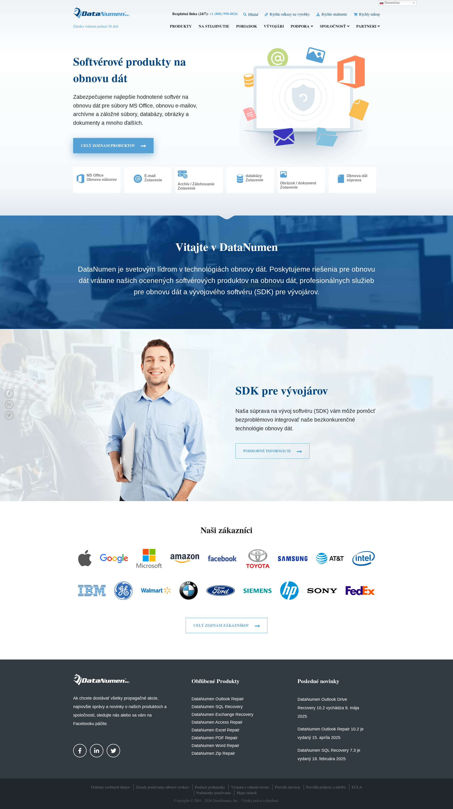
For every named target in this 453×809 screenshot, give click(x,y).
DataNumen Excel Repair (215, 730)
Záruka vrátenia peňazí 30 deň (95, 26)
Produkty (181, 26)
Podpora (300, 26)
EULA (357, 786)
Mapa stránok (247, 792)
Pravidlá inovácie (287, 786)
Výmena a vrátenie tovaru (250, 786)
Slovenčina (391, 2)
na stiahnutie (214, 26)
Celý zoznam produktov (108, 145)
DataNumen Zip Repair (213, 753)
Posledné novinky (318, 681)
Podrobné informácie (267, 450)
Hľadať (252, 14)
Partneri (366, 26)
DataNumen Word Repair (215, 745)
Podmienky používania (214, 792)
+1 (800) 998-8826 (223, 13)
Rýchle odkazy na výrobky (289, 14)
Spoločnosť (333, 26)
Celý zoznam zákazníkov (221, 625)
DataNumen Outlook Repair (218, 699)
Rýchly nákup (369, 14)
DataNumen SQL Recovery (217, 706)
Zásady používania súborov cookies (162, 786)
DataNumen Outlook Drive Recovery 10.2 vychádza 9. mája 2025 (328, 708)
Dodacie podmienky (210, 786)
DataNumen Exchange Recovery (222, 714)
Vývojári (274, 26)
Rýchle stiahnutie (334, 14)
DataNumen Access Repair (217, 722)
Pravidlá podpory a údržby (326, 786)
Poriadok (246, 26)
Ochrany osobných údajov (110, 786)
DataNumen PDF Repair (215, 737)
